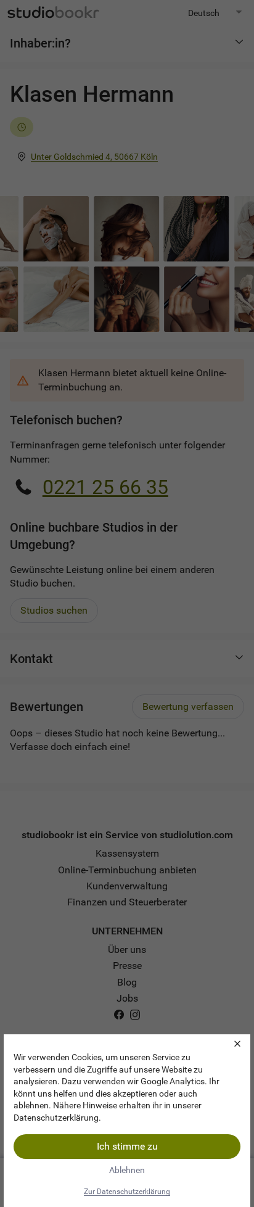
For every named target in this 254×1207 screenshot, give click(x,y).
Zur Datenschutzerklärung (127, 1191)
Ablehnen (127, 1170)
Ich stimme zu (127, 1146)
